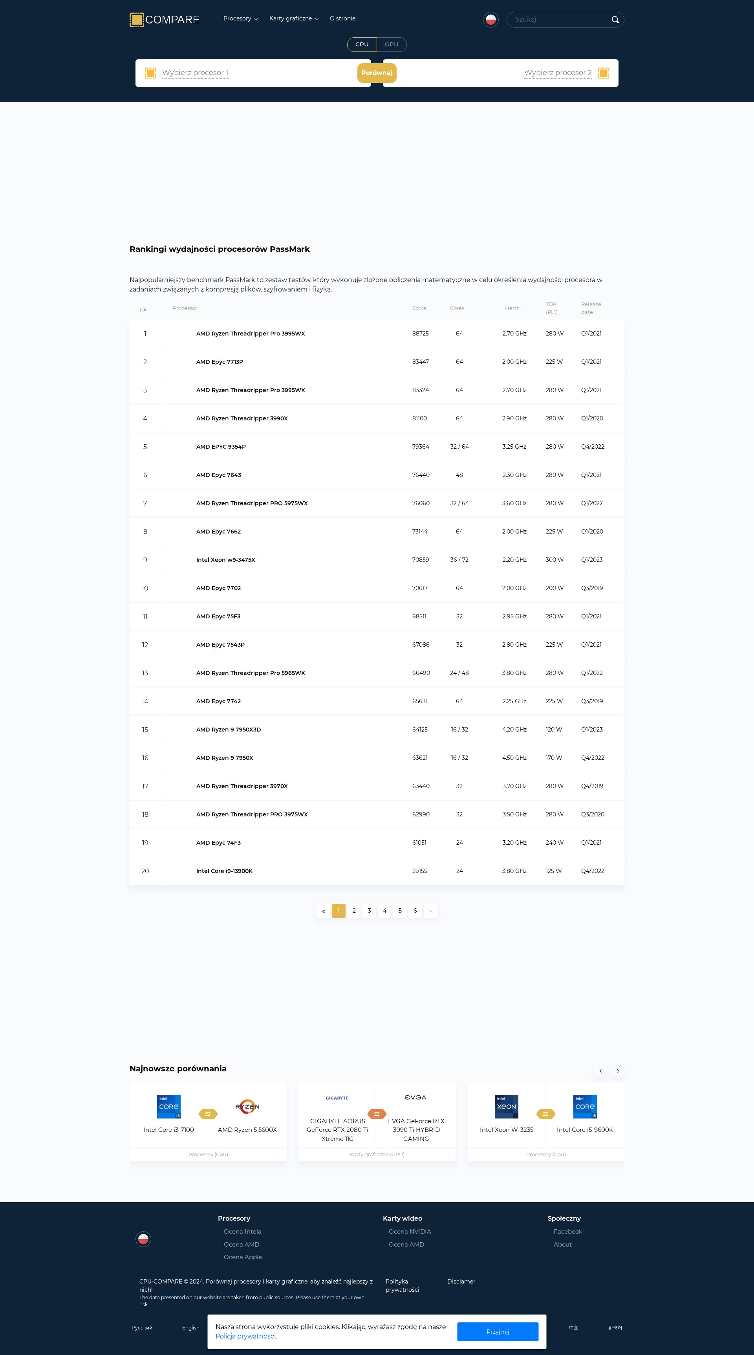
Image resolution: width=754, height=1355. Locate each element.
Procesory (238, 18)
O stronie (342, 18)
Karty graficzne (291, 18)
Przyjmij (498, 1331)
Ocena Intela (243, 1231)
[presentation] (600, 1070)
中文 (573, 1328)
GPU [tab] (392, 44)
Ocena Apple (243, 1257)
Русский (142, 1328)
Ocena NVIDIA (410, 1231)
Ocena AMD (241, 1244)
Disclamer (461, 1281)
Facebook (565, 1231)
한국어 (615, 1328)
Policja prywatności (246, 1336)
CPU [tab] (362, 44)
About (563, 1244)
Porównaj (377, 73)
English (190, 1328)
